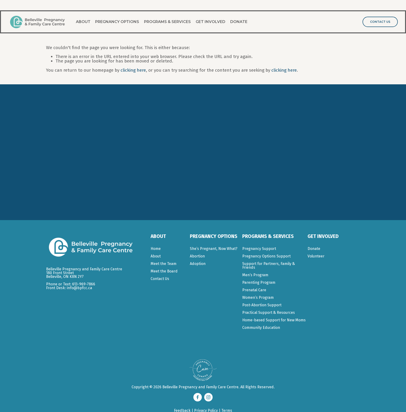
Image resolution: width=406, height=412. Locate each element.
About (83, 21)
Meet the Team (163, 264)
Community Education (261, 328)
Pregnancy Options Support (266, 256)
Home (156, 249)
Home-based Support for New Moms (274, 320)
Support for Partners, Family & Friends (268, 265)
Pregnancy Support (259, 249)
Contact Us (380, 21)
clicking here (133, 70)
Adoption (198, 264)
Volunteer (316, 256)
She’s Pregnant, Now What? (213, 249)
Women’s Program (258, 297)
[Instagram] (208, 397)
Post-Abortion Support (261, 305)
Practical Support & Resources (268, 313)
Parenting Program (258, 282)
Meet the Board (164, 271)
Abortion (197, 256)
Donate (238, 21)
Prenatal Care (254, 290)
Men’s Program (255, 275)
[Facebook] (197, 397)
